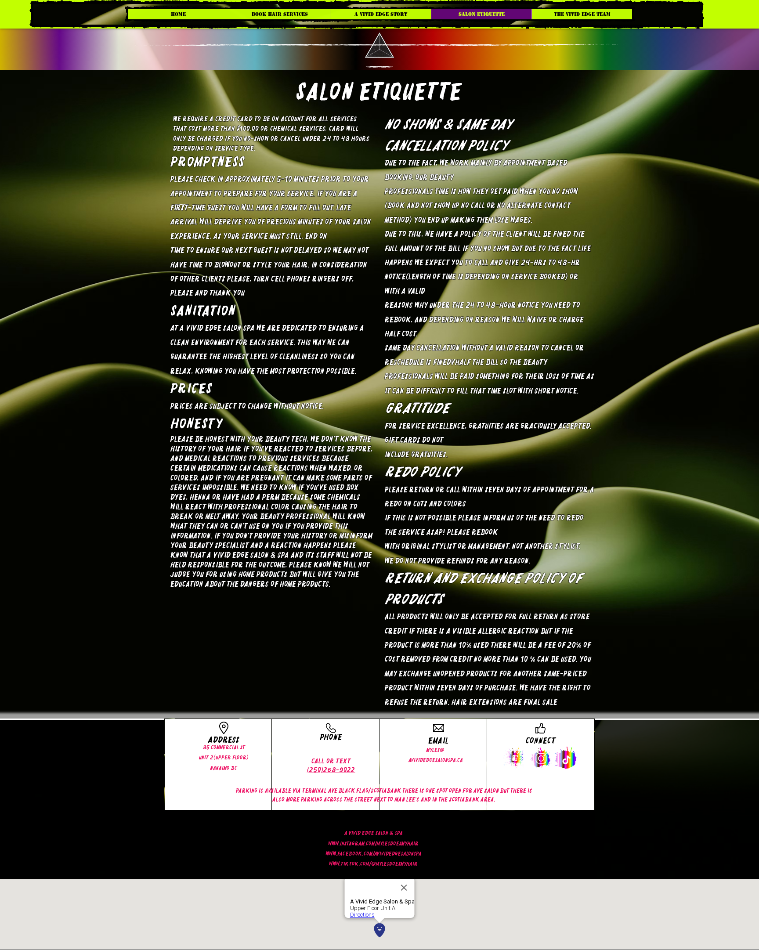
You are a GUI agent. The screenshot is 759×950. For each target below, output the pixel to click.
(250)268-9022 (331, 770)
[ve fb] (515, 757)
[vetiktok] (566, 757)
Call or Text (331, 761)
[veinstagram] (540, 757)
